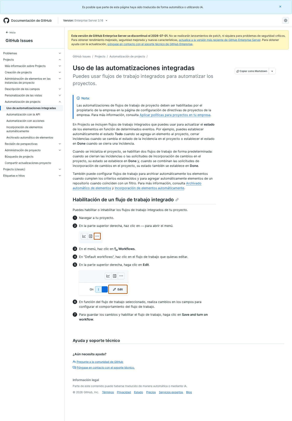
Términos (108, 392)
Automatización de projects (127, 56)
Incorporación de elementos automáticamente (149, 188)
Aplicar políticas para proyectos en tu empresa (175, 115)
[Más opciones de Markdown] (272, 71)
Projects (100, 56)
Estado (138, 392)
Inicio (12, 32)
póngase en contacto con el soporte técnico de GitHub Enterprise (149, 44)
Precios (151, 392)
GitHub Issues (19, 40)
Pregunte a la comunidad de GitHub (100, 361)
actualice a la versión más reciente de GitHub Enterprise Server (219, 40)
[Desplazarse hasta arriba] (283, 412)
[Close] (280, 6)
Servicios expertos (171, 392)
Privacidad (124, 392)
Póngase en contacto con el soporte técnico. (106, 367)
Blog (189, 392)
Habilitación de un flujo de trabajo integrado (123, 199)
